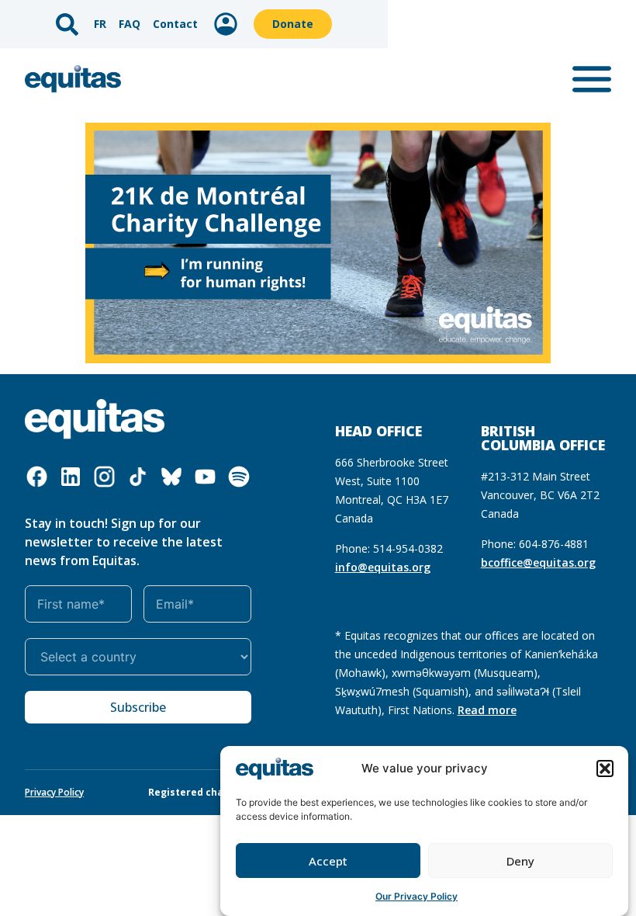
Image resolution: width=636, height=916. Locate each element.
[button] (605, 768)
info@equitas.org (382, 567)
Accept (328, 861)
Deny (520, 861)
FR (100, 23)
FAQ (129, 23)
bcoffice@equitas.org (538, 562)
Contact (175, 23)
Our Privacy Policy (416, 896)
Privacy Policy (54, 792)
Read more (487, 710)
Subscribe (138, 707)
